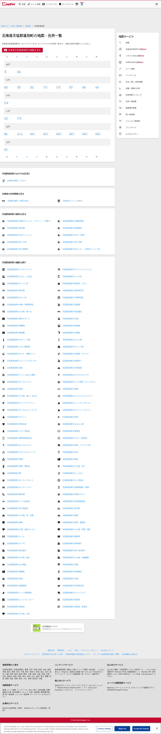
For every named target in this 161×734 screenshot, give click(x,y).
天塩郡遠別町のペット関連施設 (19, 592)
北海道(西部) (19, 670)
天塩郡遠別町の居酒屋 (71, 304)
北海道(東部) (8, 670)
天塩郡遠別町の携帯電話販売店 (19, 438)
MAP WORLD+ (125, 674)
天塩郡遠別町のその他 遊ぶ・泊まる (22, 396)
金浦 (6, 88)
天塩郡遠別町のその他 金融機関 (75, 557)
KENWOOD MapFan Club (117, 690)
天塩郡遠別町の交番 (70, 564)
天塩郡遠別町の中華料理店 (73, 297)
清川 (71, 88)
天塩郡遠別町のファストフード (19, 269)
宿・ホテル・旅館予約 (90, 674)
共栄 (58, 88)
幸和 (97, 88)
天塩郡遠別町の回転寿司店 (73, 290)
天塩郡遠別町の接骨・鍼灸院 (73, 522)
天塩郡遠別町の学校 (15, 578)
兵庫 (48, 674)
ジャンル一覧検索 (22, 694)
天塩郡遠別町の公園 (70, 318)
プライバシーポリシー (89, 650)
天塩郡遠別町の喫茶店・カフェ (74, 283)
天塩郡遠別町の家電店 (71, 431)
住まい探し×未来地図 (36, 690)
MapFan (4, 26)
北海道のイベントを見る (72, 201)
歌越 (19, 72)
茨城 (4, 672)
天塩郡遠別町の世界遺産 (72, 368)
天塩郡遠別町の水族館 (71, 332)
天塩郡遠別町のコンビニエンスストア (77, 396)
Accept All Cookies (141, 728)
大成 (6, 119)
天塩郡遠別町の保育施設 (72, 571)
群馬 (13, 672)
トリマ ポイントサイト (84, 690)
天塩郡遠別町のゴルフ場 (72, 340)
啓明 (84, 88)
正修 (6, 103)
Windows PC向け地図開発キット (127, 672)
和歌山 (9, 676)
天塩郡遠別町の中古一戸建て (73, 235)
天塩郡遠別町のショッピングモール (76, 403)
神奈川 (32, 672)
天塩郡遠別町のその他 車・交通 (20, 515)
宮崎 (29, 679)
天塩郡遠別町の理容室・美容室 (74, 607)
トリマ (84, 688)
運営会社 (51, 650)
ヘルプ (69, 650)
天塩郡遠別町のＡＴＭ (16, 543)
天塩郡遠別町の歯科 (15, 522)
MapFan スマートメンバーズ (118, 688)
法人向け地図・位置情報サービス (120, 670)
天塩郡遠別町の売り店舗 (72, 242)
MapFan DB (146, 672)
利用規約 (60, 650)
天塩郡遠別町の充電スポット (73, 494)
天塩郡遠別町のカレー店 (16, 297)
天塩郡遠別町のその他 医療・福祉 (76, 529)
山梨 (7, 674)
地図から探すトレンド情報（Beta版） (81, 670)
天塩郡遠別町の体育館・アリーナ (75, 354)
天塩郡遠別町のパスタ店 (72, 276)
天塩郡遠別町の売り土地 (16, 242)
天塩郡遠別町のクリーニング (73, 592)
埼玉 (18, 672)
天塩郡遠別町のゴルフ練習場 (18, 347)
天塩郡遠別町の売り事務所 (17, 249)
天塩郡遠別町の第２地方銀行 (73, 550)
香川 (42, 676)
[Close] (157, 728)
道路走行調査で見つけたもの (81, 672)
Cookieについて (107, 650)
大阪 (39, 674)
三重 (29, 674)
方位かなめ (92, 688)
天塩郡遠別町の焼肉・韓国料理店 (20, 304)
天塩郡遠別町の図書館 (16, 571)
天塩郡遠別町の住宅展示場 (73, 585)
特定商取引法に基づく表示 (52, 654)
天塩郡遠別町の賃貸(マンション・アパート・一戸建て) (29, 221)
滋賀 (34, 674)
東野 (6, 134)
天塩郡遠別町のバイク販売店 (18, 501)
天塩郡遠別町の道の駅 (71, 508)
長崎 (16, 679)
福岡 (7, 679)
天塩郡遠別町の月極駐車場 (73, 221)
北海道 (28, 26)
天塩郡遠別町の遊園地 (16, 325)
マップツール (22, 690)
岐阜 (16, 674)
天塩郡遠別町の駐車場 (16, 494)
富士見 (19, 134)
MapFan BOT (75, 688)
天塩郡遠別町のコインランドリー (20, 599)
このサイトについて (31, 654)
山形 (44, 670)
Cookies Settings (104, 728)
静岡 (20, 674)
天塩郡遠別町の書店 (70, 459)
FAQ (76, 650)
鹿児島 (35, 679)
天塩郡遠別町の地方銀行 (16, 550)
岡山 (24, 676)
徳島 (37, 676)
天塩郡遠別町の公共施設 (16, 564)
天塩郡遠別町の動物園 (16, 332)
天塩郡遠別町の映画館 (71, 325)
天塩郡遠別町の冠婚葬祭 (16, 585)
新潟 (37, 672)
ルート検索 (11, 690)
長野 (11, 674)
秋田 (40, 670)
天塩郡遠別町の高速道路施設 (73, 501)
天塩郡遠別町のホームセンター (19, 445)
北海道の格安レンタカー (16, 181)
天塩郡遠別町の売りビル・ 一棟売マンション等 (81, 249)
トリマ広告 (136, 674)
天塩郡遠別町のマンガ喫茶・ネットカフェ (79, 382)
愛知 (25, 674)
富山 (42, 672)
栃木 (9, 672)
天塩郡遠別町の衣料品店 (16, 424)
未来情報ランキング (20, 692)
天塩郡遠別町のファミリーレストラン (77, 269)
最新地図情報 (60, 670)
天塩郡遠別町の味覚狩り (72, 361)
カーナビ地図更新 (73, 674)
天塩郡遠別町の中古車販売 (17, 508)
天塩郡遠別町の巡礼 (15, 368)
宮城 (35, 670)
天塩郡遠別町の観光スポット (18, 318)
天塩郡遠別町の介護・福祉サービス (21, 529)
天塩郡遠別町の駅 (14, 473)
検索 (4, 690)
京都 (43, 674)
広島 (28, 676)
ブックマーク (35, 694)
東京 (27, 672)
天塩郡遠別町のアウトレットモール (76, 410)
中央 (19, 119)
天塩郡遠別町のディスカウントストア (22, 410)
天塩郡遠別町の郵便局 (71, 536)
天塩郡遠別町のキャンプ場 (73, 347)
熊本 (20, 679)
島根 (19, 676)
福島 (49, 670)
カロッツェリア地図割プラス (142, 688)
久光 (45, 88)
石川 (47, 672)
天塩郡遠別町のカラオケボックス (75, 375)
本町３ (59, 134)
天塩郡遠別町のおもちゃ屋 (73, 424)
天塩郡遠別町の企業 (70, 578)
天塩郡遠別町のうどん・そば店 (19, 276)
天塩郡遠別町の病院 (70, 515)
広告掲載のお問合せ (129, 654)
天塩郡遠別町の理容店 (16, 607)
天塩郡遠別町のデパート (16, 417)
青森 (26, 670)
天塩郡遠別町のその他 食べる (19, 311)
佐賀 (11, 679)
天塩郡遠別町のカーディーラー (19, 487)
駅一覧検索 (9, 694)
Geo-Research (147, 674)
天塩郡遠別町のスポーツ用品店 (74, 438)
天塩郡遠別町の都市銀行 (72, 543)
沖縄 (40, 679)
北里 (19, 88)
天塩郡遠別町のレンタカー (73, 473)
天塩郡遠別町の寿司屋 (16, 290)
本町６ (98, 134)
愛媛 (47, 676)
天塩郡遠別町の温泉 (15, 389)
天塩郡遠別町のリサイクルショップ (21, 452)
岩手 (31, 670)
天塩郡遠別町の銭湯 (70, 389)
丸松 (6, 150)
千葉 (22, 672)
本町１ (32, 134)
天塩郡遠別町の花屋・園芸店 (18, 466)
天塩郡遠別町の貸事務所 (72, 228)
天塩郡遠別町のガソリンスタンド (20, 480)
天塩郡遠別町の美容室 (71, 599)
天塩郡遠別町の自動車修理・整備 (75, 487)
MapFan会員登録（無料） (13, 708)
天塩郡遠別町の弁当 (70, 452)
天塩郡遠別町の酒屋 (15, 459)
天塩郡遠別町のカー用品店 (73, 480)
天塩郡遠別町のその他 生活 (18, 614)
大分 (25, 679)
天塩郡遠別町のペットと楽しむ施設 (21, 375)
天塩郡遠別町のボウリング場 (18, 340)
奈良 (4, 676)
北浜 (32, 88)
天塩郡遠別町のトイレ (16, 536)
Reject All (122, 728)
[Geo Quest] (81, 4)
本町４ (71, 134)
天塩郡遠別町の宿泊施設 (72, 311)
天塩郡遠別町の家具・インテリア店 (76, 445)
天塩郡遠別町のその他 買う (73, 466)
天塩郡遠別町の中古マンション (19, 235)
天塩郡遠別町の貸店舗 (16, 228)
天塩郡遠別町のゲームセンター (19, 382)
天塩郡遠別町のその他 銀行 (18, 557)
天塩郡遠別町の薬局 (70, 417)
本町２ (45, 134)
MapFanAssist (63, 688)
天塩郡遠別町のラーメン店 (17, 283)
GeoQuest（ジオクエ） (64, 690)
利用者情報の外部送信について (78, 654)
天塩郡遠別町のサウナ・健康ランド (21, 354)
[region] (80, 728)
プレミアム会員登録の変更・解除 (106, 654)
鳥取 (15, 676)
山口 (33, 676)
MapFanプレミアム (62, 685)
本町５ (85, 134)
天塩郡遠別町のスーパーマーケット (21, 403)
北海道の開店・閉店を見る (18, 201)
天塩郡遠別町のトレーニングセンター (22, 361)
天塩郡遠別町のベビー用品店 (18, 431)
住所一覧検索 (16, 26)
